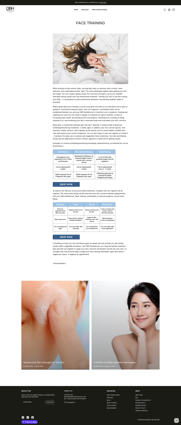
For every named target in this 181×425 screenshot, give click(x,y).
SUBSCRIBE (50, 402)
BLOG (108, 400)
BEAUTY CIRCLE (112, 403)
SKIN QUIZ (110, 397)
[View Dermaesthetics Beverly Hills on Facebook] (32, 417)
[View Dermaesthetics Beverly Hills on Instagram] (23, 417)
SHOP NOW (102, 2)
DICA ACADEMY (111, 405)
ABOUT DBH (139, 395)
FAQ (136, 397)
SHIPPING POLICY (140, 405)
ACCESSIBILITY (70, 402)
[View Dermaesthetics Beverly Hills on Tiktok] (27, 417)
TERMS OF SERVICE (141, 410)
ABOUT (137, 391)
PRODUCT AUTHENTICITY (143, 400)
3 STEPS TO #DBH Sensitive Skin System (115, 362)
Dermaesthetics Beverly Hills (151, 419)
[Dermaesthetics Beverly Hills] (11, 10)
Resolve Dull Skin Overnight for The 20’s (43, 362)
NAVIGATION (111, 391)
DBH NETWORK (111, 408)
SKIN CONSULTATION (113, 395)
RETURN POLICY (140, 403)
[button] (165, 10)
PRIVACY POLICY (140, 408)
